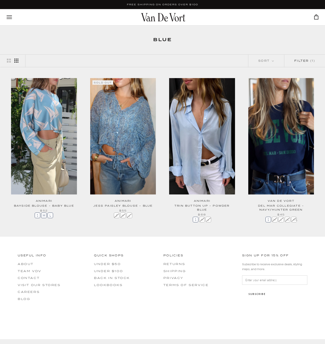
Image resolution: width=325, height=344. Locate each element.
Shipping (174, 271)
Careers (29, 292)
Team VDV (29, 271)
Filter (304, 61)
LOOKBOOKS (108, 285)
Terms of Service (186, 285)
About (26, 264)
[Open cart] (316, 17)
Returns (174, 264)
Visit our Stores (39, 285)
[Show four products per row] (16, 61)
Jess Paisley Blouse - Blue (123, 205)
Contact (29, 278)
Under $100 (108, 271)
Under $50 (107, 264)
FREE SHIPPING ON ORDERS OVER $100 (162, 4)
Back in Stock (112, 278)
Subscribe (257, 293)
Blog (24, 299)
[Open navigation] (9, 17)
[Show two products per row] (9, 61)
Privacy (173, 278)
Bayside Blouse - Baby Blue (44, 205)
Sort (264, 61)
